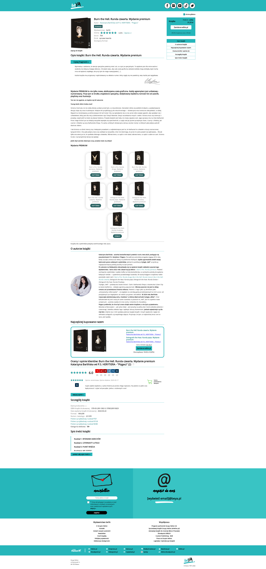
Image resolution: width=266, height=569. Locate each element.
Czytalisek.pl (130, 552)
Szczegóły (181, 54)
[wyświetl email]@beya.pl (164, 498)
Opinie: (127, 33)
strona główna (189, 14)
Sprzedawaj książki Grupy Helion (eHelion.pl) (164, 528)
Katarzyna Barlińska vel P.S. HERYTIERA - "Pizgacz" (119, 23)
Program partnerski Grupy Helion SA (164, 526)
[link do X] (192, 5)
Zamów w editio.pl (181, 27)
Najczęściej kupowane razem (181, 48)
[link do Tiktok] (186, 5)
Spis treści (181, 58)
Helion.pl (94, 549)
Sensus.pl (129, 549)
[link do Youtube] (180, 5)
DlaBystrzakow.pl (149, 549)
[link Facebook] (167, 5)
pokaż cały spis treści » (81, 454)
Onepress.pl (112, 549)
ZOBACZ (117, 236)
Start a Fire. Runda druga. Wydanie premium (117, 169)
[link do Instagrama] (173, 5)
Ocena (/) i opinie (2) (181, 51)
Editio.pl (181, 549)
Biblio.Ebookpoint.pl (168, 552)
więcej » (93, 508)
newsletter (102, 491)
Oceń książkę (101, 536)
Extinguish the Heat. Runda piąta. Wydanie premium (117, 200)
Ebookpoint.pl (95, 552)
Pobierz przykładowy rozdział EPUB (84, 421)
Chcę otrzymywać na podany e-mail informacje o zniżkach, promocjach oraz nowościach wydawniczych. (103, 505)
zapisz (96, 513)
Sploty (146, 552)
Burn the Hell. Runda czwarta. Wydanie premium (95, 200)
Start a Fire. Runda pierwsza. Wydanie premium (95, 169)
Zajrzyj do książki (76, 51)
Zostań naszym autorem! (101, 531)
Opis (181, 41)
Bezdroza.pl (165, 549)
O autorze (181, 44)
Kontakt (102, 528)
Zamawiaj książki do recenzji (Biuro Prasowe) (164, 531)
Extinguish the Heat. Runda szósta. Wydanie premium (139, 200)
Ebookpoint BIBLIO (164, 533)
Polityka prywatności (102, 538)
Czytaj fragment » (81, 62)
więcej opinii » (78, 395)
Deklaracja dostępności (102, 541)
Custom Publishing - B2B (164, 536)
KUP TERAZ (95, 175)
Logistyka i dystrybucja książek (164, 541)
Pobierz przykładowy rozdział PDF (84, 419)
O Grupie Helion (101, 526)
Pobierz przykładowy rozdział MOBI (84, 424)
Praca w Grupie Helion (164, 538)
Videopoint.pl (113, 552)
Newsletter (102, 533)
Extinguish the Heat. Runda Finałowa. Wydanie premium (117, 230)
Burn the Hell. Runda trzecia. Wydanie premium (139, 169)
